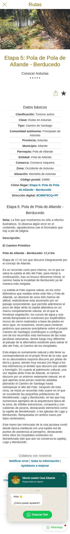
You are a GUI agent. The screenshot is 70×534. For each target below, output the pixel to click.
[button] (63, 475)
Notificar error (19, 461)
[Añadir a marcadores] (63, 93)
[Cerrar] (5, 4)
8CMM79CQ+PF (47, 195)
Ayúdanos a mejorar (35, 465)
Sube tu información (45, 461)
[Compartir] (56, 93)
